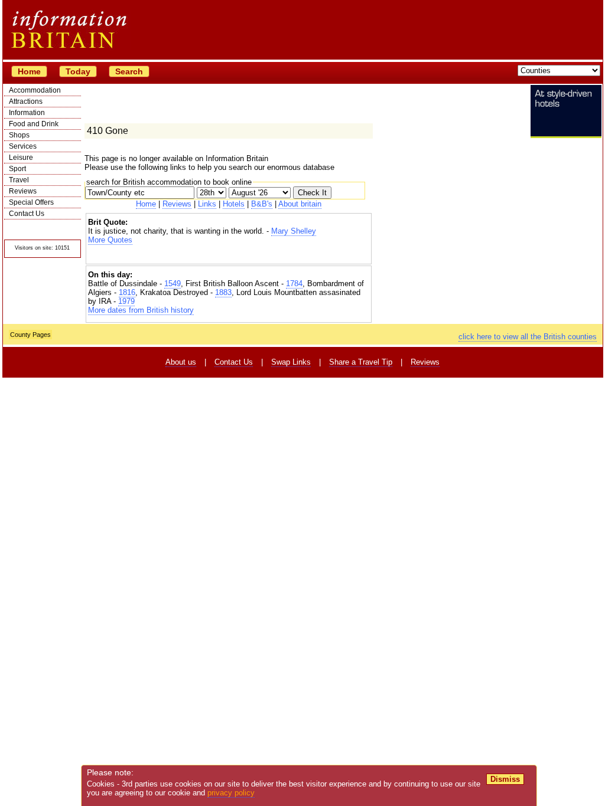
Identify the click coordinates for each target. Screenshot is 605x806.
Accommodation (35, 90)
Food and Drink (33, 124)
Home (29, 71)
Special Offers (31, 202)
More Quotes (110, 239)
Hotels (234, 203)
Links (207, 203)
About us (180, 362)
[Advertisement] (228, 254)
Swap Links (291, 362)
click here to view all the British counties (527, 336)
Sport (17, 169)
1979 (126, 301)
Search (129, 71)
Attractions (26, 101)
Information (27, 113)
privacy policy (231, 792)
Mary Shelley (293, 231)
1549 (172, 283)
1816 (127, 292)
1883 (223, 292)
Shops (19, 135)
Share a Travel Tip (360, 362)
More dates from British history (141, 310)
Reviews (23, 191)
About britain (299, 203)
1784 (294, 283)
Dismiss (505, 779)
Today (78, 71)
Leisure (21, 157)
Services (23, 146)
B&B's (261, 203)
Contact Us (26, 213)
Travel (19, 180)
